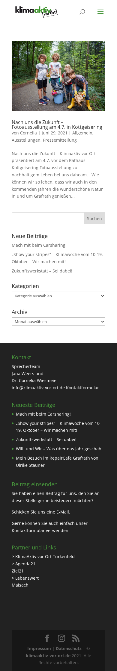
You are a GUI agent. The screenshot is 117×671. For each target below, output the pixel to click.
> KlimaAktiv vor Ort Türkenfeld (43, 556)
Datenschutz (69, 648)
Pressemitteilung (60, 140)
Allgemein (82, 133)
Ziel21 (18, 571)
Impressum (39, 648)
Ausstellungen (26, 140)
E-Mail (62, 512)
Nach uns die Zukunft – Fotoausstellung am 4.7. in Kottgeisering (57, 124)
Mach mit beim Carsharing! (39, 245)
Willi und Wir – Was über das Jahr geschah (58, 449)
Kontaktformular (82, 387)
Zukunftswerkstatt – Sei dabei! (42, 271)
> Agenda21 (23, 564)
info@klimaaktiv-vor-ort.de (38, 387)
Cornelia (28, 133)
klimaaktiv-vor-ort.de (48, 655)
